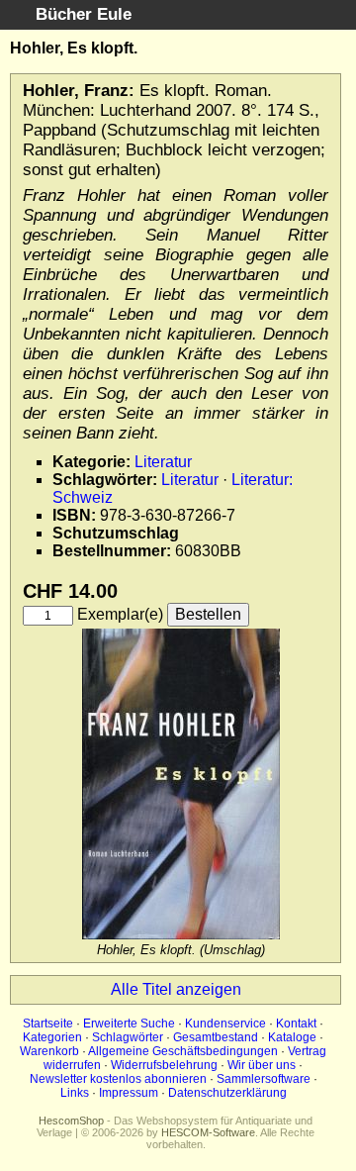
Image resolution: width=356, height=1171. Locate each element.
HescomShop (71, 1120)
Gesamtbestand (215, 1037)
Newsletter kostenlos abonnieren (118, 1079)
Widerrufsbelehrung (164, 1065)
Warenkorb (49, 1051)
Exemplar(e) (120, 614)
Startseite (48, 1023)
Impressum (128, 1093)
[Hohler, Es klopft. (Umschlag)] (181, 934)
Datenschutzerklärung (227, 1093)
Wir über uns (261, 1065)
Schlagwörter (127, 1037)
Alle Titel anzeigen (176, 989)
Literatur (163, 461)
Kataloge (292, 1037)
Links (74, 1093)
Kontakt (296, 1023)
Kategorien (52, 1037)
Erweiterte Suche (129, 1023)
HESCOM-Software (208, 1132)
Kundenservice (225, 1023)
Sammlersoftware (264, 1079)
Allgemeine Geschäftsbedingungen (183, 1051)
